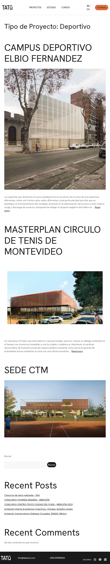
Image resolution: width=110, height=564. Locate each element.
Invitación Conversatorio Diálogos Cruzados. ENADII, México (35, 513)
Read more (77, 351)
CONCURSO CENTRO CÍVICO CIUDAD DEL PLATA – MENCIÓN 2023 (38, 504)
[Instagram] (95, 559)
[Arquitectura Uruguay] (7, 7)
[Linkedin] (105, 559)
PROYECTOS (35, 7)
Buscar (8, 456)
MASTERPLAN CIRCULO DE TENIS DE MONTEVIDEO (52, 240)
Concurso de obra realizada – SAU (22, 495)
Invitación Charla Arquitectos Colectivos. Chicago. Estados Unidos (38, 509)
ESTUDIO (51, 7)
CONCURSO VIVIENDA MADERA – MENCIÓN (27, 499)
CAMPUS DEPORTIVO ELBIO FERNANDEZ (48, 53)
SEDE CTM (26, 370)
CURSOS (65, 7)
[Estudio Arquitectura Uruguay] (6, 558)
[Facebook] (100, 559)
